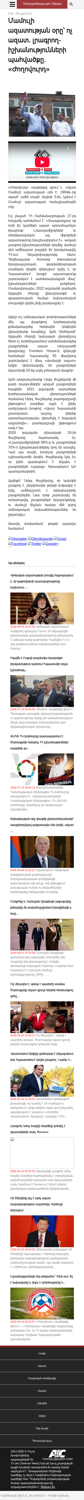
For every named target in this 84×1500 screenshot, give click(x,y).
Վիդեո (42, 1415)
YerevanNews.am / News (42, 4)
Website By (48, 1487)
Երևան (42, 1365)
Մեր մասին (42, 1428)
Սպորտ (42, 1390)
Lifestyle (42, 1403)
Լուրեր (42, 1353)
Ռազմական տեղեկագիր (42, 1378)
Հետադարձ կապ (42, 1440)
